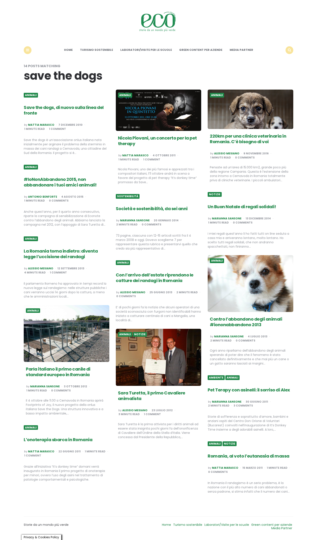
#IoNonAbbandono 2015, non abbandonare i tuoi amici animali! (60, 182)
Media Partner (241, 50)
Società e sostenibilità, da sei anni (152, 209)
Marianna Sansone (227, 218)
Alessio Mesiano (226, 153)
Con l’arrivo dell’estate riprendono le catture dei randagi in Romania (154, 278)
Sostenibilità (127, 196)
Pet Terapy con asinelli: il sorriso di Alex (249, 390)
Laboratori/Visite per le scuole (146, 50)
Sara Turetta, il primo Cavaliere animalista (151, 396)
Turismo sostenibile (96, 50)
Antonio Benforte (42, 196)
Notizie (214, 194)
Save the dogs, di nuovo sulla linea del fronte (64, 110)
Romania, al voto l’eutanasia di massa (248, 456)
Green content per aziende (200, 50)
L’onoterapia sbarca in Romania (58, 440)
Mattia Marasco (41, 124)
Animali (31, 95)
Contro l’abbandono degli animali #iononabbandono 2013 (246, 322)
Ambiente (216, 377)
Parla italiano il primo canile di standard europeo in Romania (58, 372)
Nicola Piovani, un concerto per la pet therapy (157, 141)
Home (68, 50)
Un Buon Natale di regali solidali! (242, 207)
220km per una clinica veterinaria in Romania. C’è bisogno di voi (248, 139)
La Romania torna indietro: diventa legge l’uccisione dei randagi (61, 254)
